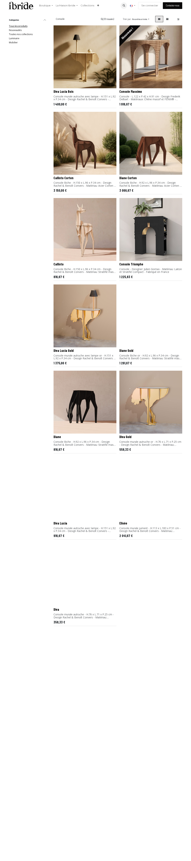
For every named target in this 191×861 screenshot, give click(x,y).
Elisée (123, 523)
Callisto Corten (63, 178)
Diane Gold (126, 350)
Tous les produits (18, 26)
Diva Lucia (60, 523)
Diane (57, 437)
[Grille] (159, 19)
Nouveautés (15, 30)
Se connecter (149, 5)
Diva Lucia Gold (64, 350)
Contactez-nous (172, 5)
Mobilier (13, 42)
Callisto (59, 264)
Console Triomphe (131, 264)
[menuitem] (46, 5)
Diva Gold (125, 437)
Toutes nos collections (21, 34)
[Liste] (167, 19)
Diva (56, 609)
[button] (124, 5)
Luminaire (14, 38)
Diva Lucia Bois (63, 91)
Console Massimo (130, 91)
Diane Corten (128, 178)
